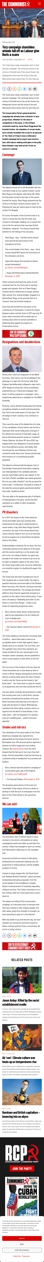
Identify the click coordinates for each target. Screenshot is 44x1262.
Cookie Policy (17, 1256)
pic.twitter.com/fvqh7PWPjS (16, 621)
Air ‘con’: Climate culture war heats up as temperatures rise (19, 1060)
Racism (9, 996)
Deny (22, 1244)
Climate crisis (11, 1054)
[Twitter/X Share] (9, 89)
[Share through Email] (30, 89)
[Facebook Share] (4, 89)
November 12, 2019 (12, 276)
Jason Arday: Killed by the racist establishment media (20, 1002)
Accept (22, 1238)
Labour (9, 1108)
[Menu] (39, 3)
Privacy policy (26, 1256)
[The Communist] (16, 5)
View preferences (22, 1250)
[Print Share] (35, 89)
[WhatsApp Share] (20, 89)
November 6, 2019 (32, 779)
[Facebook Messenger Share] (25, 89)
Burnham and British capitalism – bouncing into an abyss (21, 1114)
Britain (30, 59)
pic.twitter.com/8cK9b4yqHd (16, 267)
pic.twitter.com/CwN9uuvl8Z (16, 774)
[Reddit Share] (14, 89)
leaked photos (18, 748)
